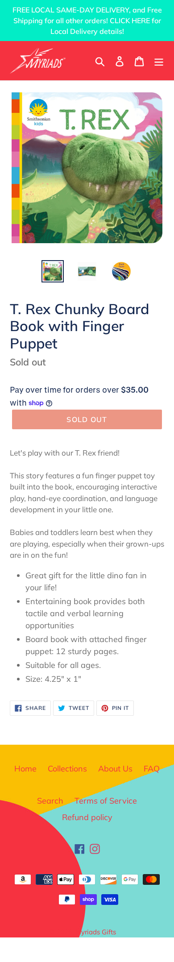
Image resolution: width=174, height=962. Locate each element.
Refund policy (87, 817)
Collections (67, 768)
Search (50, 801)
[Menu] (159, 60)
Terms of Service (106, 801)
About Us (115, 768)
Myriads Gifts (95, 932)
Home (25, 768)
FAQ (152, 768)
